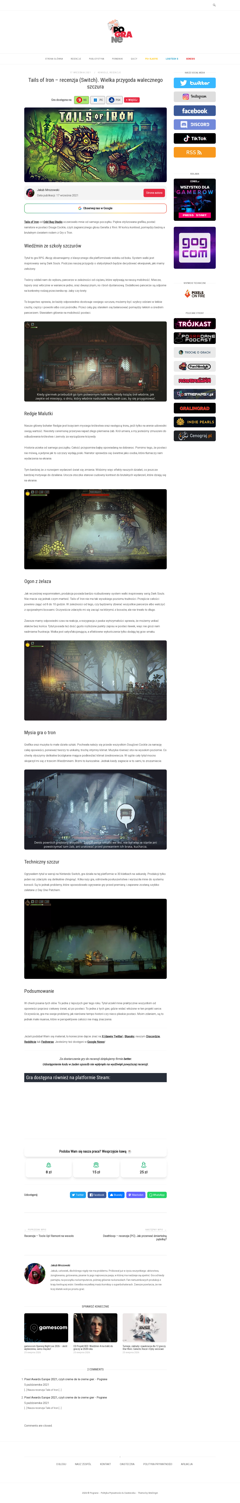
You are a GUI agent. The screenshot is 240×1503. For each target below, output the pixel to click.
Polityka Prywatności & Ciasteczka (118, 1493)
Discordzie (153, 1036)
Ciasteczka (127, 1464)
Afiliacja (187, 1464)
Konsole (103, 72)
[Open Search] (214, 5)
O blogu (61, 1464)
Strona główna (54, 59)
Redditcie (30, 1042)
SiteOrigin (153, 1493)
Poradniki (117, 59)
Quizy (134, 59)
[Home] (120, 47)
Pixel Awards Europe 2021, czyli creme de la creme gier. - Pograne (65, 1379)
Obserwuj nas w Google (97, 208)
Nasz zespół (83, 1464)
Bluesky (129, 1036)
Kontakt (105, 1464)
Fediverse (47, 1042)
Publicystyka (96, 59)
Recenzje (76, 59)
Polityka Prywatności (157, 1464)
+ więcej (132, 100)
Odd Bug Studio (53, 222)
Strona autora (154, 192)
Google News (96, 1042)
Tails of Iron (31, 222)
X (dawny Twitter (112, 1036)
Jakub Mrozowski (60, 1265)
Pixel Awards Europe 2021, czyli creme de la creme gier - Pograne (65, 1397)
